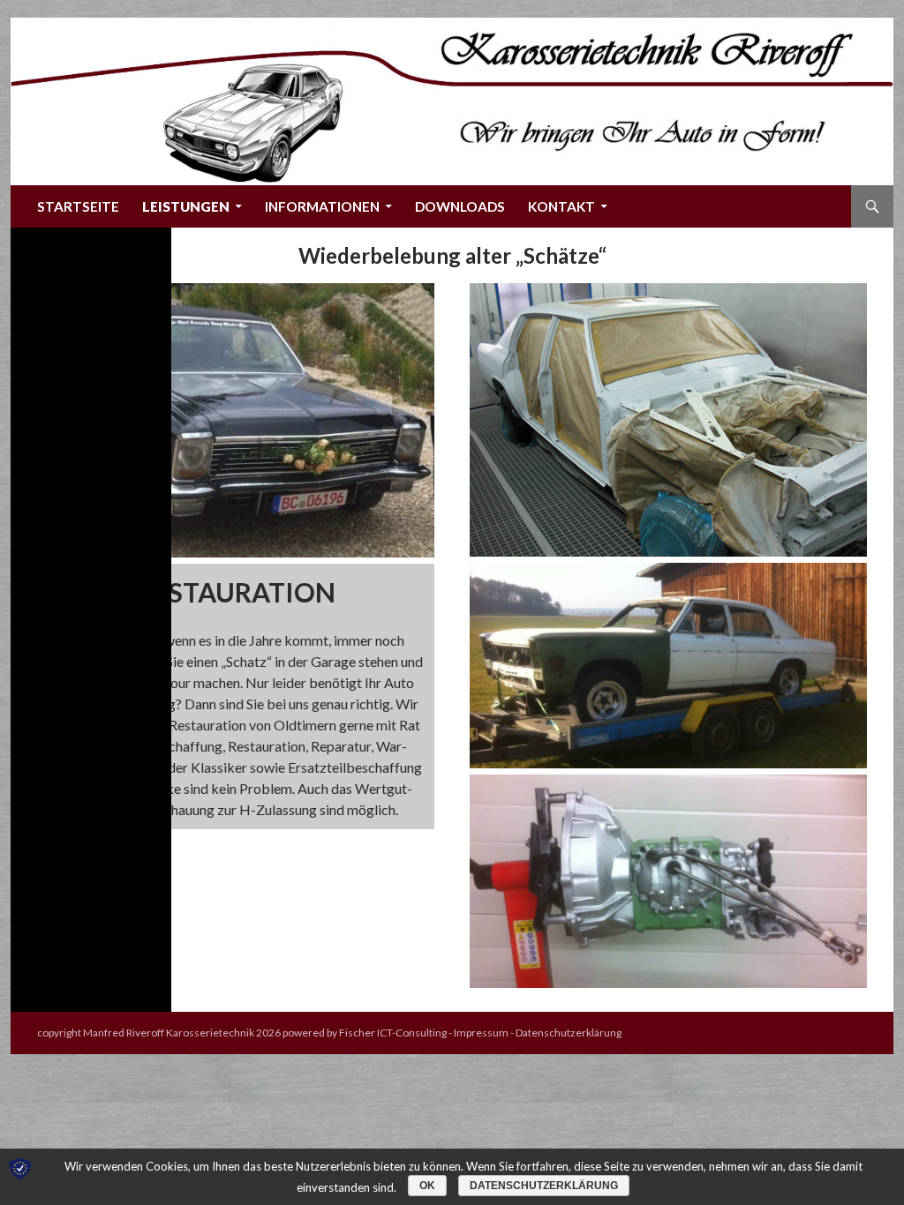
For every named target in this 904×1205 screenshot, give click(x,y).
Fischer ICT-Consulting (393, 1032)
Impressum (481, 1032)
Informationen (322, 206)
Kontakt (561, 206)
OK (427, 1185)
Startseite (78, 206)
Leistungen (186, 206)
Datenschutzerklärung (569, 1032)
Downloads (460, 206)
